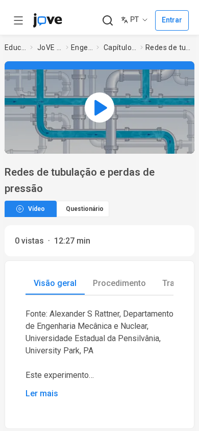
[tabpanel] (99, 354)
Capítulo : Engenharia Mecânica (120, 47)
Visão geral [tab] (55, 283)
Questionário (85, 208)
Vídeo (36, 208)
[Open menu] (18, 20)
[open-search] (107, 20)
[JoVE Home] (47, 20)
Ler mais (42, 393)
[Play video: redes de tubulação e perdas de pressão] (99, 107)
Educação (15, 47)
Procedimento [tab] (119, 283)
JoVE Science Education (49, 47)
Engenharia (82, 47)
